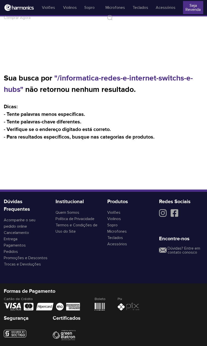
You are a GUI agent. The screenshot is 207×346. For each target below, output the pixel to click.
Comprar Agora (17, 18)
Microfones (115, 8)
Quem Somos (67, 212)
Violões (48, 8)
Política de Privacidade (75, 218)
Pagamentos (15, 245)
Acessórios (165, 8)
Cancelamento (16, 232)
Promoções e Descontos (25, 257)
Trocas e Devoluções (22, 264)
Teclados (140, 8)
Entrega (10, 239)
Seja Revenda (193, 7)
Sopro (89, 8)
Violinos (70, 8)
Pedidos (11, 251)
